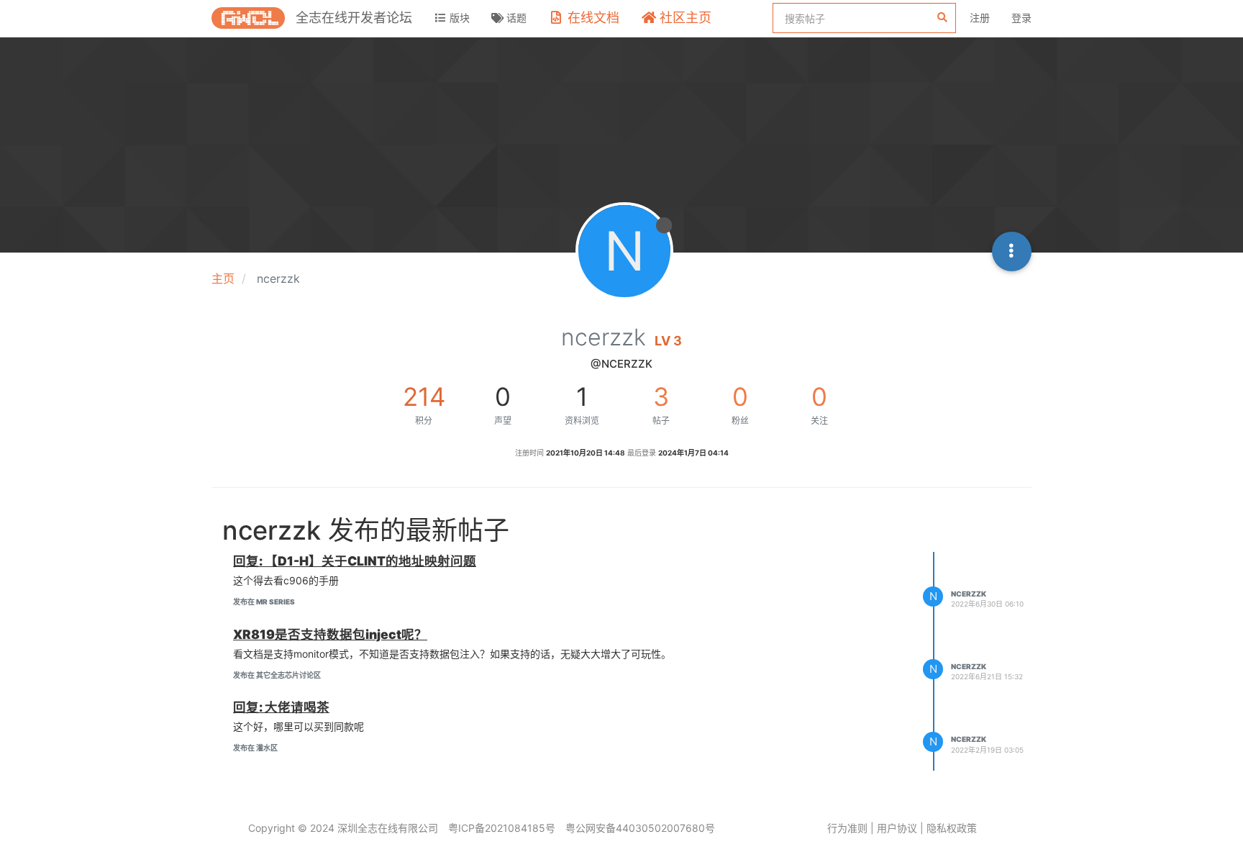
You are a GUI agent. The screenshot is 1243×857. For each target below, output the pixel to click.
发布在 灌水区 (255, 747)
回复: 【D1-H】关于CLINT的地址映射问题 (354, 560)
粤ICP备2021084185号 (501, 828)
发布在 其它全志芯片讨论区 (277, 675)
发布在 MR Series (264, 601)
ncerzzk (968, 593)
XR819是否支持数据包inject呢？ (330, 634)
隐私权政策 (951, 828)
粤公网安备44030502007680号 (640, 828)
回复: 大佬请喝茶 (281, 707)
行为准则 (847, 828)
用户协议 (897, 828)
